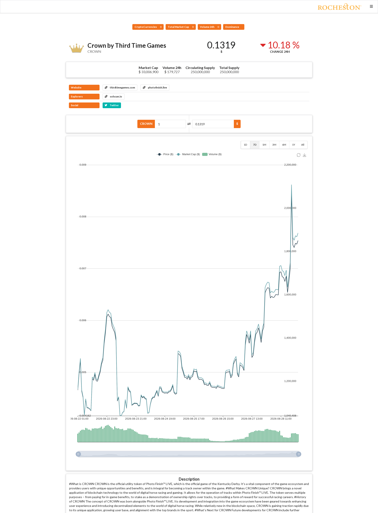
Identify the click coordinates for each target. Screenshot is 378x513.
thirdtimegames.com (122, 87)
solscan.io (115, 96)
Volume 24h (209, 26)
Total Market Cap (181, 26)
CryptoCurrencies (148, 26)
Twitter (114, 105)
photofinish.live (157, 87)
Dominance (232, 26)
